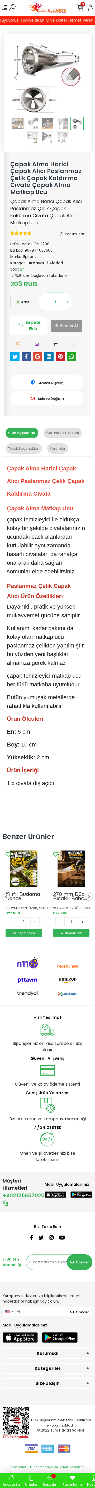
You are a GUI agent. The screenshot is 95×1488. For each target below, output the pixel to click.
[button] (15, 77)
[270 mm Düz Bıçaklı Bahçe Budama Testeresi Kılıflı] (71, 869)
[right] (89, 897)
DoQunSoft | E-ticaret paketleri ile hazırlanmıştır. (47, 1467)
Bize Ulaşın (47, 1383)
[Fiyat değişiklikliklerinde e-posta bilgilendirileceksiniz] (75, 344)
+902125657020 (24, 1195)
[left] (6, 897)
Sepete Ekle (33, 325)
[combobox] (9, 1311)
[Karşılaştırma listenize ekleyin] (56, 344)
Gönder (82, 1262)
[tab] (22, 433)
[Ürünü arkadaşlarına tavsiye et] (38, 344)
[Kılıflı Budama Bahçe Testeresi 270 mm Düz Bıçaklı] (24, 869)
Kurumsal (48, 1353)
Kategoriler (47, 1368)
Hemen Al (69, 325)
